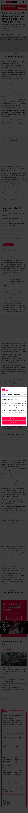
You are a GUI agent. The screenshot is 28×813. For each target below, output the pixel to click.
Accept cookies (14, 418)
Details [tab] (10, 394)
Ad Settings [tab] (17, 394)
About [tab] (24, 394)
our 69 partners (10, 401)
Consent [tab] (4, 394)
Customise (14, 422)
